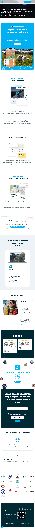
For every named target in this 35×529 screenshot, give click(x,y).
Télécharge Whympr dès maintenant (17, 372)
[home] (2, 1)
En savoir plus (17, 43)
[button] (33, 1)
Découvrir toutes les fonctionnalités (17, 226)
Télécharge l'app (27, 1)
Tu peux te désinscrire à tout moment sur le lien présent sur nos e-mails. (16, 414)
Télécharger (17, 381)
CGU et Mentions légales (23, 523)
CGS (28, 523)
